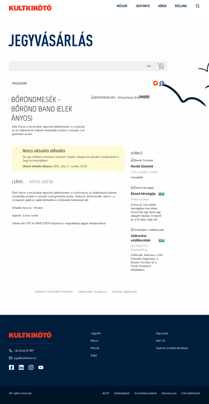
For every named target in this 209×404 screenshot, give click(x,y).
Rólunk (181, 6)
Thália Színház (140, 199)
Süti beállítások (190, 393)
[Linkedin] (21, 367)
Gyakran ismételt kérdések (172, 348)
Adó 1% (160, 340)
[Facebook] (11, 367)
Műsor (122, 6)
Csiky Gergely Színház (144, 172)
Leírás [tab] (17, 182)
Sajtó (94, 355)
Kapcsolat (162, 333)
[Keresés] (197, 5)
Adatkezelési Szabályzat (92, 291)
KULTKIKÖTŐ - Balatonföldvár (140, 248)
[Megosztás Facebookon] (161, 83)
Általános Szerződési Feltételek (54, 291)
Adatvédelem (122, 393)
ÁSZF (105, 393)
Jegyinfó (143, 6)
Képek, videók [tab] (41, 182)
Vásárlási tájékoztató (124, 291)
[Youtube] (40, 367)
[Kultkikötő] (30, 7)
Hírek (162, 6)
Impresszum (169, 393)
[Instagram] (31, 367)
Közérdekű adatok (146, 393)
